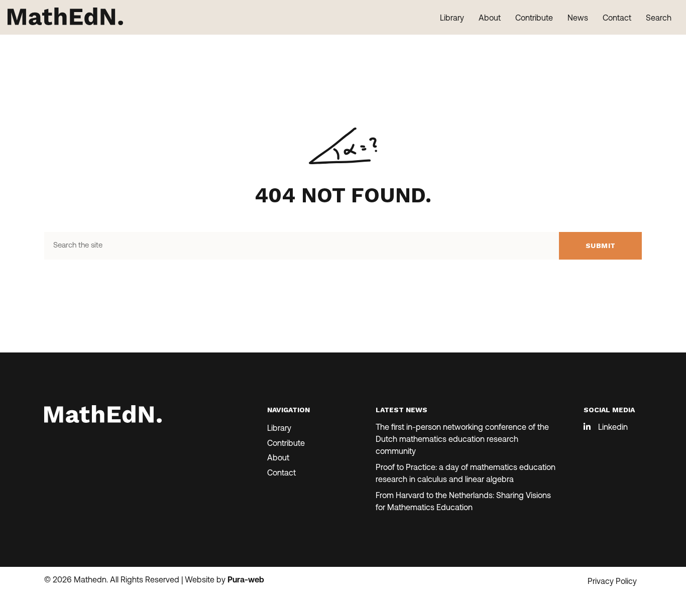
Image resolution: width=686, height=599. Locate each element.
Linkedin (613, 428)
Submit (601, 246)
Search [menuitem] (658, 19)
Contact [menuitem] (617, 19)
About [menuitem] (490, 19)
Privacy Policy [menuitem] (612, 582)
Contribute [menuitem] (534, 19)
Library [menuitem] (452, 19)
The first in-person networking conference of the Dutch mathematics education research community (462, 440)
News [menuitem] (577, 19)
